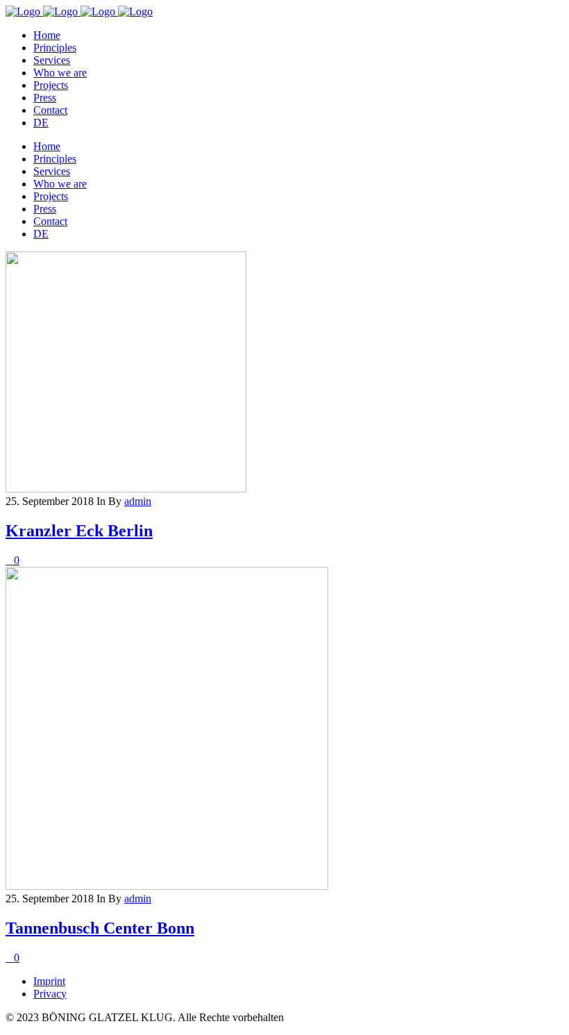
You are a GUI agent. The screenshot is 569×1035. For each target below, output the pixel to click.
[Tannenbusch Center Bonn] (167, 886)
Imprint (49, 981)
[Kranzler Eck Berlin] (126, 489)
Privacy (50, 994)
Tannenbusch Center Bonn (100, 928)
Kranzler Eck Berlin (79, 531)
